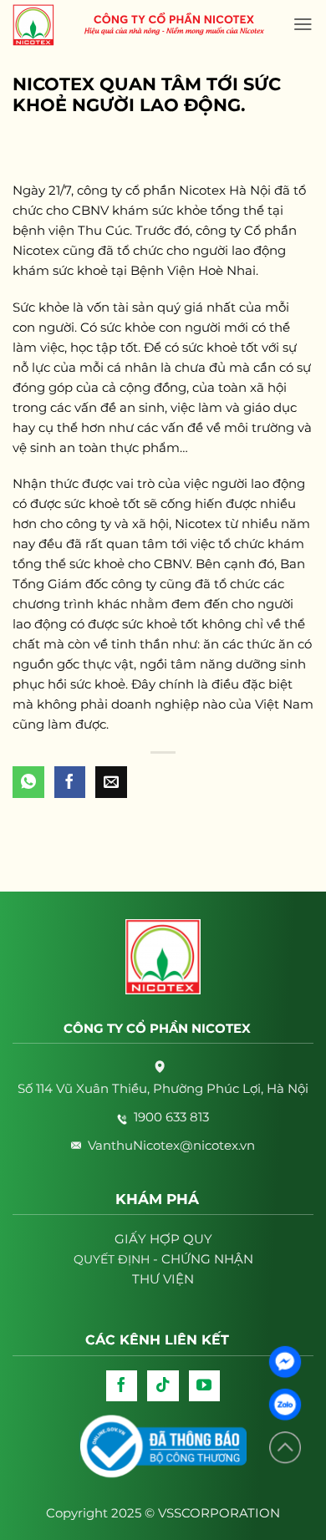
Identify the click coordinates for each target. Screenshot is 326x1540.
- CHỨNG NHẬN (163, 1259)
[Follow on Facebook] (122, 1386)
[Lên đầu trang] (285, 1447)
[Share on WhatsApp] (28, 782)
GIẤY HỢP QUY (163, 1239)
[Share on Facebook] (70, 782)
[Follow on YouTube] (205, 1386)
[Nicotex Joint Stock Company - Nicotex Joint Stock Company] (42, 25)
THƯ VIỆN (163, 1279)
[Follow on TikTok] (163, 1386)
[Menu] (303, 24)
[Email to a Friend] (111, 782)
